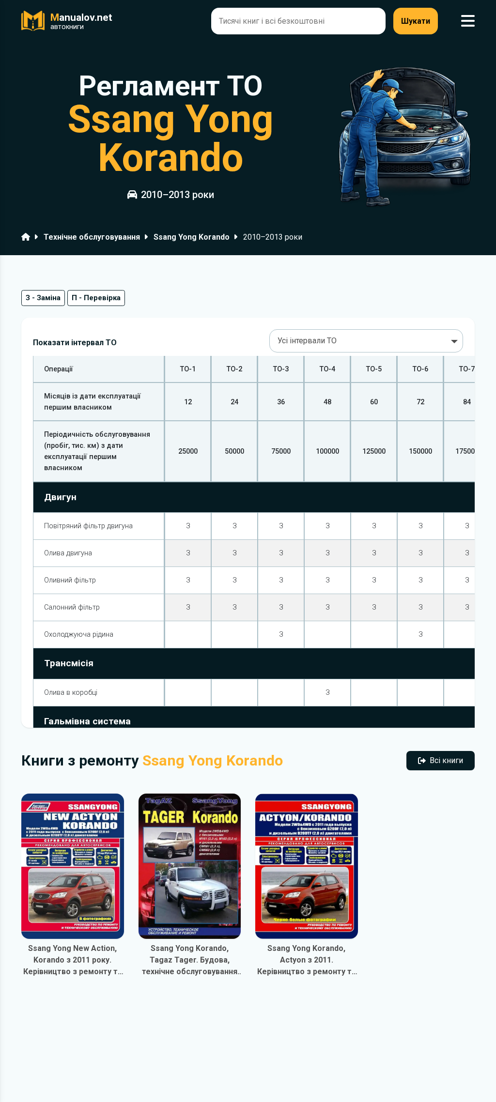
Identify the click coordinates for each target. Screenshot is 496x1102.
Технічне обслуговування (92, 237)
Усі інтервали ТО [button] (307, 340)
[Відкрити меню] (468, 21)
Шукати (415, 21)
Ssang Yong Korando (192, 237)
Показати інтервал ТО (75, 342)
